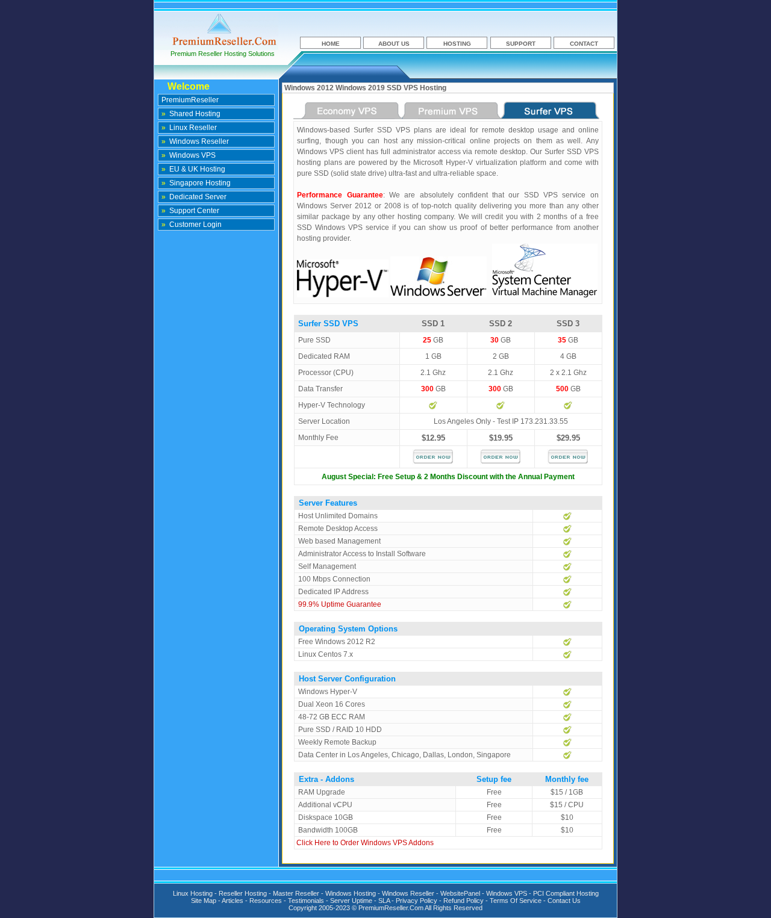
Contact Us (564, 900)
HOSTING (457, 43)
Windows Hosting (350, 893)
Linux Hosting (193, 893)
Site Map (203, 900)
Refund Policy (463, 900)
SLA (384, 900)
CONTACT (584, 43)
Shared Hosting (190, 114)
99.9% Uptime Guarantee (339, 604)
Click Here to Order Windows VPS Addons (365, 843)
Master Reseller (296, 893)
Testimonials (306, 900)
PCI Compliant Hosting (566, 893)
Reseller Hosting (243, 893)
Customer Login (191, 224)
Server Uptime (351, 900)
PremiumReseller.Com (390, 907)
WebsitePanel (460, 893)
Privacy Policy (416, 900)
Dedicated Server (193, 197)
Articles (232, 900)
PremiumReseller (190, 100)
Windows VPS (188, 155)
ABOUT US (394, 43)
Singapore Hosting (196, 183)
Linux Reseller (189, 127)
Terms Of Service (516, 900)
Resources (265, 900)
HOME (331, 43)
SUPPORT (520, 43)
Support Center (190, 210)
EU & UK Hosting (193, 169)
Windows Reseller (195, 141)
